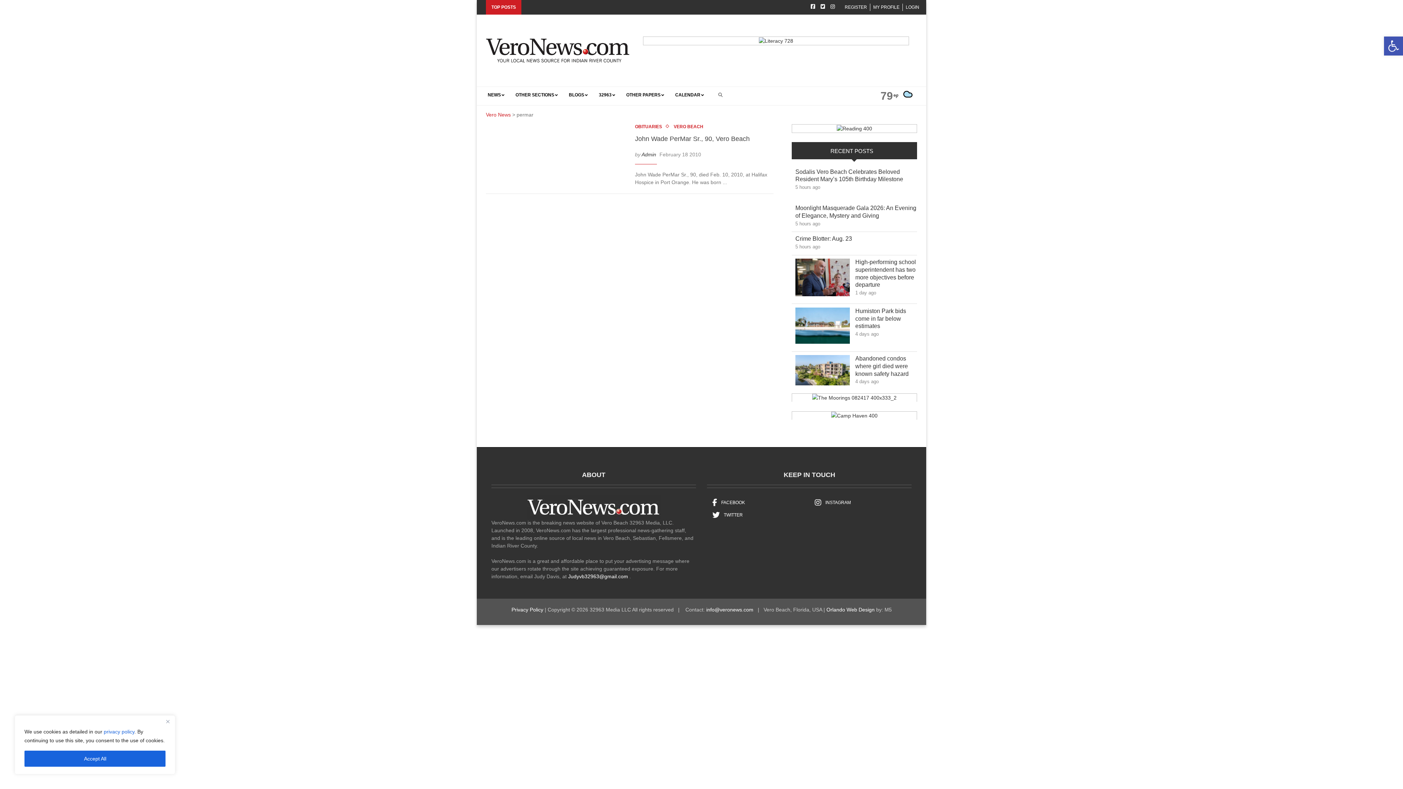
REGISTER (856, 7)
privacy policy (119, 732)
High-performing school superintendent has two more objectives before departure (885, 273)
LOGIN (912, 7)
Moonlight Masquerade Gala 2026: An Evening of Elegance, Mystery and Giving (855, 212)
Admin (649, 154)
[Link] (822, 279)
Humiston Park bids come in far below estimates (880, 318)
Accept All (95, 759)
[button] (1393, 46)
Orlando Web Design (850, 610)
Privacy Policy (527, 610)
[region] (95, 744)
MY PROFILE (886, 7)
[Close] (167, 721)
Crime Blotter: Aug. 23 (829, 238)
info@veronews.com (729, 610)
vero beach (688, 126)
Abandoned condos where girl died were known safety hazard (885, 366)
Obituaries (648, 126)
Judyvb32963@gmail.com (598, 576)
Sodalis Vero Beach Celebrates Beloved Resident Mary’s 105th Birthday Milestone (854, 176)
